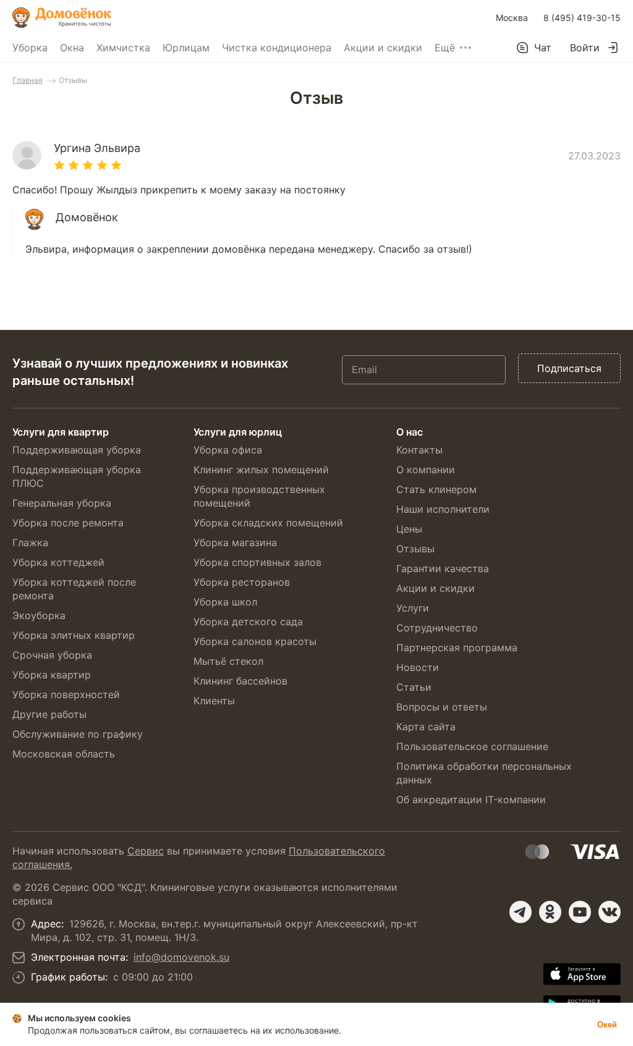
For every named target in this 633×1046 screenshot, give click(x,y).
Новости (417, 667)
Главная (27, 80)
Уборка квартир (51, 675)
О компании (425, 469)
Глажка (30, 542)
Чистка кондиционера (276, 47)
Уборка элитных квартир (73, 635)
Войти (585, 47)
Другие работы (49, 714)
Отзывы (415, 548)
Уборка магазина (235, 542)
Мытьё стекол (228, 661)
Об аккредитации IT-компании (471, 799)
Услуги (412, 608)
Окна (72, 47)
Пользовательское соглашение (472, 746)
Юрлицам (186, 47)
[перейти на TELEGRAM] (520, 912)
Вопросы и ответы (441, 707)
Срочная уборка (52, 655)
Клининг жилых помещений (261, 469)
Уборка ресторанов (241, 582)
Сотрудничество (437, 628)
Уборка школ (225, 602)
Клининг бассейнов (240, 681)
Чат (542, 47)
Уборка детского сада (248, 621)
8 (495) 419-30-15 (582, 17)
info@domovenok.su (181, 957)
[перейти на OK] (550, 912)
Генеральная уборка (61, 503)
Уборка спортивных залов (257, 562)
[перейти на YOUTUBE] (580, 912)
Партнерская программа (456, 647)
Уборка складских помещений (268, 523)
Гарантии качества (442, 568)
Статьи (413, 687)
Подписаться (569, 368)
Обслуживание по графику (77, 734)
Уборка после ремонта (68, 523)
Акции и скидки (383, 47)
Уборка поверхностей (66, 694)
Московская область (63, 754)
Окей (607, 1024)
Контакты (419, 450)
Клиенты (214, 700)
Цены (409, 529)
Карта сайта (426, 726)
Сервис (145, 851)
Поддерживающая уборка (76, 450)
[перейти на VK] (609, 912)
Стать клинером (436, 489)
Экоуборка (39, 615)
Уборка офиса (227, 450)
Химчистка (123, 47)
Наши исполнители (443, 509)
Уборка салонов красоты (254, 641)
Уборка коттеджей (58, 562)
